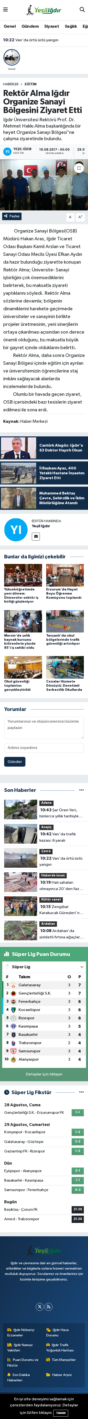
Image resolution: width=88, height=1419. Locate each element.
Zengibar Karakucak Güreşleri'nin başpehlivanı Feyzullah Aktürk (61, 910)
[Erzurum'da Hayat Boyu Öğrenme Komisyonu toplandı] (65, 575)
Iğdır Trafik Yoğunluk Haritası (60, 1347)
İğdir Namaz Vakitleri (20, 1347)
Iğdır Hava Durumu (57, 1332)
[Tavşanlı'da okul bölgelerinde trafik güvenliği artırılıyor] (65, 621)
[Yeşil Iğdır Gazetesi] (43, 10)
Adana (46, 803)
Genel (10, 26)
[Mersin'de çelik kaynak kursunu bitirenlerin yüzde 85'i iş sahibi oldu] (23, 621)
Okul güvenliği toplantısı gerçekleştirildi (17, 686)
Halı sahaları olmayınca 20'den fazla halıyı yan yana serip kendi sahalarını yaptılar (60, 886)
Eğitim (30, 84)
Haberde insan (53, 875)
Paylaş (15, 216)
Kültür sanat (51, 899)
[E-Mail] (36, 537)
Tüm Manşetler (64, 1360)
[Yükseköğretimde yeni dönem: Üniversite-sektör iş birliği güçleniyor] (23, 575)
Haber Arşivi (62, 1375)
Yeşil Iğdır (41, 526)
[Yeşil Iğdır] (16, 530)
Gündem (30, 26)
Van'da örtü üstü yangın (30, 40)
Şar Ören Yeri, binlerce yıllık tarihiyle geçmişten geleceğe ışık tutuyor (59, 814)
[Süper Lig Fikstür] (81, 1092)
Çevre (46, 851)
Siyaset (51, 26)
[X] (40, 1307)
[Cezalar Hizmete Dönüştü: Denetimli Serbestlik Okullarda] (65, 667)
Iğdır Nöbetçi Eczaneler (20, 1332)
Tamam (61, 1413)
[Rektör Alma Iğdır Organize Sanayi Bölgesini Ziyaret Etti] (44, 184)
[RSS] (48, 1307)
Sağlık (71, 26)
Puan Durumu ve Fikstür (23, 1362)
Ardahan (48, 924)
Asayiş (46, 827)
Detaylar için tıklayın (44, 1074)
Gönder (15, 762)
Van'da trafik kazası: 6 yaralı (57, 837)
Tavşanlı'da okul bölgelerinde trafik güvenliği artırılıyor (63, 640)
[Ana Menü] (5, 10)
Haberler (11, 84)
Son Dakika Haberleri (18, 1377)
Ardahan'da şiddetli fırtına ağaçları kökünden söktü (60, 934)
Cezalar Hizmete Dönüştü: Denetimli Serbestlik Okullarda (64, 686)
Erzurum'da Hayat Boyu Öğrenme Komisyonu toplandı (63, 593)
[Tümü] (81, 790)
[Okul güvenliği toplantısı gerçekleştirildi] (23, 667)
